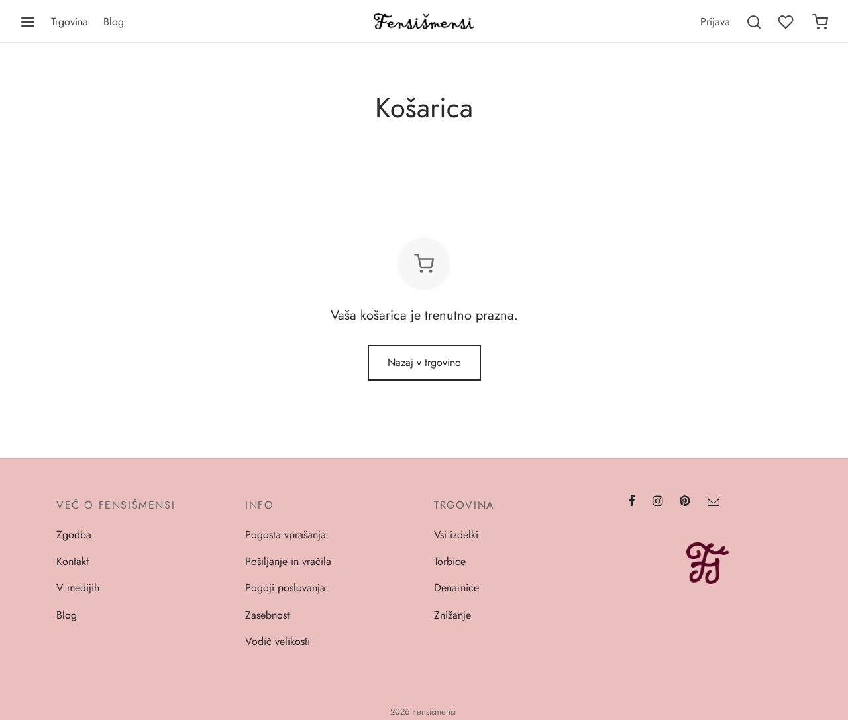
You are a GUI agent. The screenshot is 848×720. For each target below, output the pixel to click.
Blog (113, 21)
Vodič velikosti (277, 641)
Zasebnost (267, 615)
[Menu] (28, 22)
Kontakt (72, 561)
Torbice (450, 561)
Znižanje (452, 615)
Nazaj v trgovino (424, 362)
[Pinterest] (684, 502)
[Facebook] (632, 502)
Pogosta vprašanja (285, 534)
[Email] (713, 502)
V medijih (77, 587)
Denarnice (456, 587)
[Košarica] (820, 22)
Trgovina (69, 21)
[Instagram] (657, 502)
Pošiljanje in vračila (288, 561)
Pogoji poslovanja (285, 587)
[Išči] (754, 22)
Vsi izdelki (456, 534)
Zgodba (73, 534)
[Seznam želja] (787, 22)
